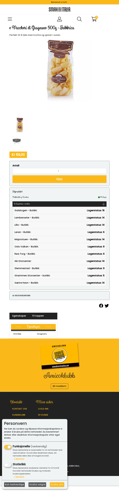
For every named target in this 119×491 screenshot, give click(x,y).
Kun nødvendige (14, 484)
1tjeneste (18, 458)
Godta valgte (37, 484)
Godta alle (57, 484)
